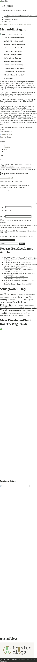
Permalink (24, 169)
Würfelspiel (20, 315)
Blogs (1, 297)
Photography (30, 310)
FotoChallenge (19, 302)
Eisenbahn (11, 299)
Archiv (19, 294)
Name (2, 207)
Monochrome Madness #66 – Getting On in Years (19, 273)
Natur (29, 168)
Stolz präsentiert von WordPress (10, 659)
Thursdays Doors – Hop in (12, 268)
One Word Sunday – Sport (12, 262)
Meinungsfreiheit (32, 308)
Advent (1, 294)
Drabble (26, 297)
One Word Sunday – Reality (13, 284)
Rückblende (14, 313)
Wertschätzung (13, 315)
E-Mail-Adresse (5, 211)
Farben (7, 302)
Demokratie (6, 297)
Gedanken (20, 305)
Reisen (7, 313)
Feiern (10, 302)
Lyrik (25, 308)
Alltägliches (13, 294)
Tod (21, 313)
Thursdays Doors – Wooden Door (14, 257)
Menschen (5, 310)
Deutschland (4, 168)
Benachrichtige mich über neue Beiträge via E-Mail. (18, 236)
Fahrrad (2, 302)
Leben (21, 308)
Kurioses (16, 308)
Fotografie (20, 24)
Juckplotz (6, 5)
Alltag (6, 294)
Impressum (7, 21)
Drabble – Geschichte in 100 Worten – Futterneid (19, 259)
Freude (17, 168)
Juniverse (2, 308)
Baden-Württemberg (30, 294)
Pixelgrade (3, 661)
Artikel (23, 294)
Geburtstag (15, 305)
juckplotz (3, 24)
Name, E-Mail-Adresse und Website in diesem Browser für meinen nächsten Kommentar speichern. (18, 226)
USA (28, 313)
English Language (27, 299)
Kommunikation (9, 308)
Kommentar (4, 191)
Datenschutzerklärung (11, 19)
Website (2, 216)
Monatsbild (27, 24)
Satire (18, 313)
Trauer (24, 313)
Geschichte (27, 305)
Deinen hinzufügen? (6, 178)
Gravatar (7, 220)
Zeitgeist (27, 315)
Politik (2, 313)
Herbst (32, 305)
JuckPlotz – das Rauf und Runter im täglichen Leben (20, 16)
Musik (21, 310)
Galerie (6, 17)
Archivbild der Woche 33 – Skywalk (15, 280)
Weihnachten (4, 315)
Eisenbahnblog (17, 299)
